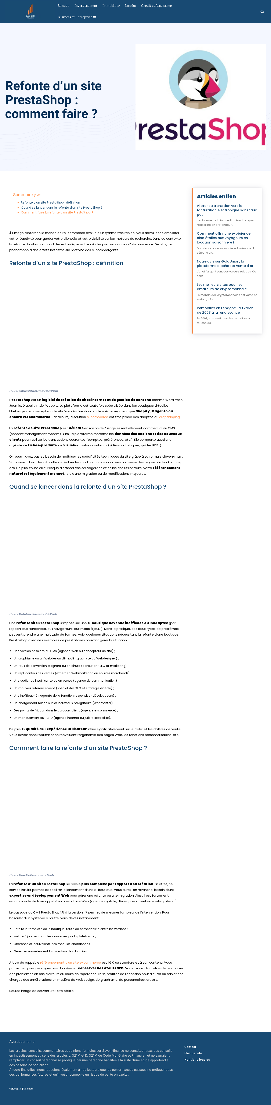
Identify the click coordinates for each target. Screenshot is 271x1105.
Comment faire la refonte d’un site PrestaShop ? (57, 213)
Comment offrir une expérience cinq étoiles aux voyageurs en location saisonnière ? (223, 238)
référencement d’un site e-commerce (70, 962)
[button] (262, 11)
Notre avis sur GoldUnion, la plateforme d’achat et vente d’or (225, 263)
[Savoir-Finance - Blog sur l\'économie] (30, 11)
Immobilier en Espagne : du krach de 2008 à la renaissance (225, 310)
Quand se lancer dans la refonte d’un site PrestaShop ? (61, 208)
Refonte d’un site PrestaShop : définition (50, 203)
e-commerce (98, 417)
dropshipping (169, 417)
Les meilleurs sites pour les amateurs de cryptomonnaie (222, 286)
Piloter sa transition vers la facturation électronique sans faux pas (227, 210)
